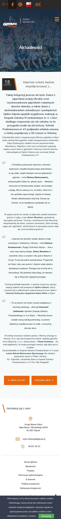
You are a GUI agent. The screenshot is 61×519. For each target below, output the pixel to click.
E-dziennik (30, 479)
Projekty (30, 471)
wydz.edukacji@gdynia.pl (34, 439)
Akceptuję (46, 516)
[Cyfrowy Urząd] (21, 4)
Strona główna (30, 462)
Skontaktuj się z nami (18, 408)
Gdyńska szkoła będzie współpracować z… (29, 83)
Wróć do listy (18, 380)
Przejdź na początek (30, 394)
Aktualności (30, 47)
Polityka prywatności (30, 484)
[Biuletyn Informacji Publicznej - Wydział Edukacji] (30, 4)
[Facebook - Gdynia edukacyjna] (12, 4)
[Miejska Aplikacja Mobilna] (38, 4)
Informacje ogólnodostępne (30, 475)
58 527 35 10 (34, 446)
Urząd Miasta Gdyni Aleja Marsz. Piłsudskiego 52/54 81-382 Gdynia (33, 427)
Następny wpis (43, 380)
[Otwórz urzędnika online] (5, 4)
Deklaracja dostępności (30, 488)
